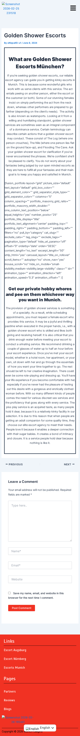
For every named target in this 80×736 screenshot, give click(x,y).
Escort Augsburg (15, 650)
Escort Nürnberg (15, 659)
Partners (10, 691)
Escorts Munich (14, 668)
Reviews (9, 700)
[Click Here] (73, 8)
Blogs (7, 709)
